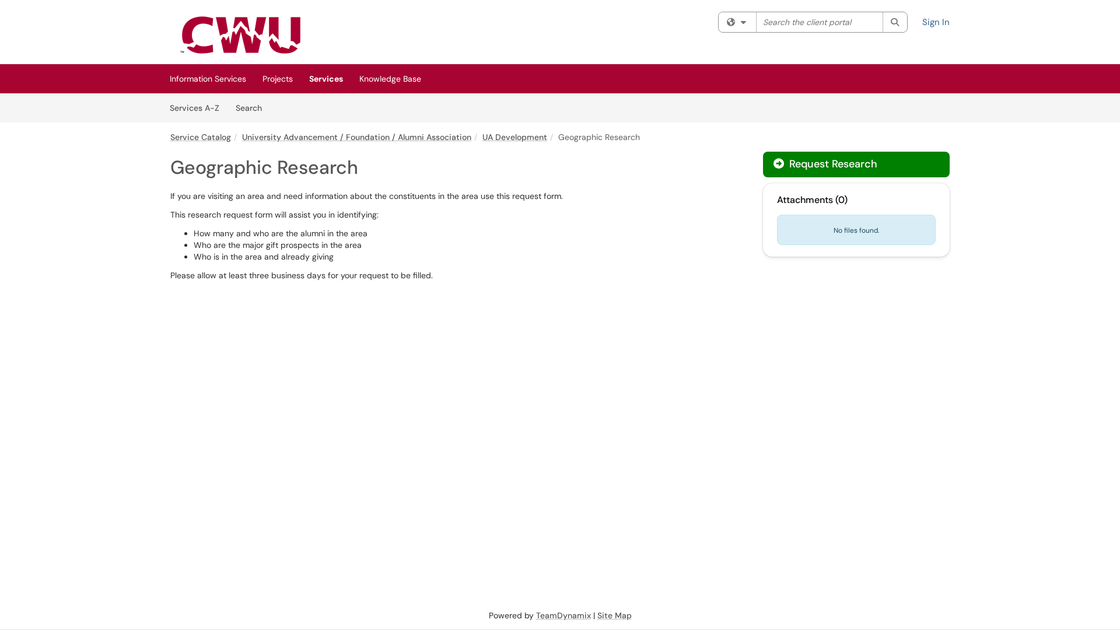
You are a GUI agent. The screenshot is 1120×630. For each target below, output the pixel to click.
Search (253, 107)
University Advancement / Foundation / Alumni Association (356, 137)
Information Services (208, 79)
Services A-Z (194, 108)
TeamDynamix (563, 615)
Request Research (831, 164)
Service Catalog (200, 137)
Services (326, 79)
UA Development (514, 137)
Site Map (614, 615)
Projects (277, 79)
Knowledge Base (390, 79)
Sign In (936, 22)
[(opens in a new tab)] (240, 35)
